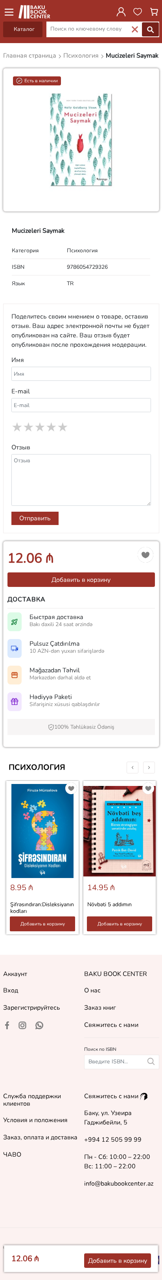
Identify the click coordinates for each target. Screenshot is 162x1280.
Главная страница (30, 55)
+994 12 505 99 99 (113, 1139)
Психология (37, 767)
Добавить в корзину (81, 580)
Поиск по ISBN (100, 1049)
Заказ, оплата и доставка (40, 1137)
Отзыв (20, 447)
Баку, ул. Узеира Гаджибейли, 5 (108, 1118)
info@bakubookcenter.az (118, 1183)
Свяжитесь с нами (111, 1025)
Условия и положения (35, 1120)
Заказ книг (100, 1007)
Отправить (35, 518)
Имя (17, 360)
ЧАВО (12, 1154)
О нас (92, 990)
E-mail (20, 391)
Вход (10, 990)
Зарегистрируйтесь (31, 1007)
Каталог (24, 29)
